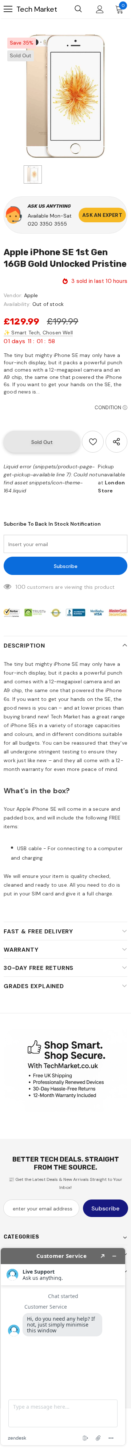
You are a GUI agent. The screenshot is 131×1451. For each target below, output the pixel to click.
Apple (31, 295)
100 (20, 587)
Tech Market (36, 9)
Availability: (17, 304)
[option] (65, 96)
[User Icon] (100, 9)
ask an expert (102, 215)
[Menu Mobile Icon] (8, 9)
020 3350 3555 (47, 223)
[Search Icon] (78, 9)
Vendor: (13, 295)
